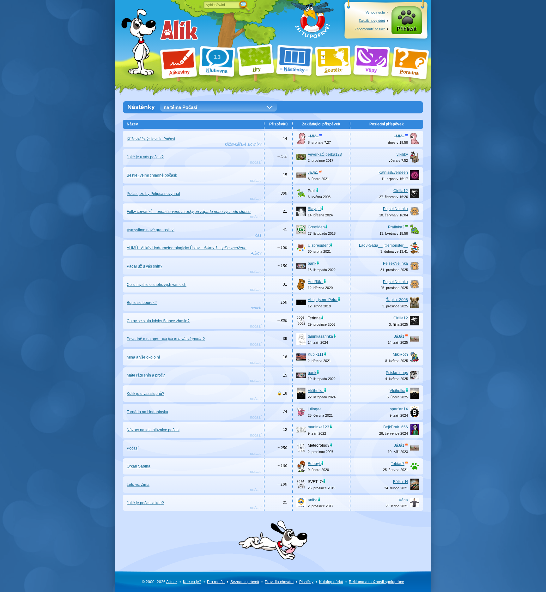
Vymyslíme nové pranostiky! (150, 230)
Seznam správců (244, 582)
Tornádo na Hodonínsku (147, 412)
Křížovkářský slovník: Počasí (151, 139)
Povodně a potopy (166, 339)
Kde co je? (192, 582)
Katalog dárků (331, 582)
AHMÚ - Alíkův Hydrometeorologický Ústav (186, 248)
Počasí (132, 448)
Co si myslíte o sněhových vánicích (156, 284)
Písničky (306, 582)
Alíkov (256, 253)
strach (256, 308)
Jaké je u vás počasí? (145, 157)
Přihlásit (406, 29)
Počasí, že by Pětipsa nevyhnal (153, 193)
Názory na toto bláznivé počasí (153, 430)
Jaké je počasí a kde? (145, 503)
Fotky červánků (189, 211)
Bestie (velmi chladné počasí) (152, 175)
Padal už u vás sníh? (144, 266)
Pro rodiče (216, 582)
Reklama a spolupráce (376, 582)
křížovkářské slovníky (243, 144)
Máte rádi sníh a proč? (146, 375)
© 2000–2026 (159, 582)
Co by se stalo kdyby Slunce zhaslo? (158, 321)
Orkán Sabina (138, 466)
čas (258, 235)
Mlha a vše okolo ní (143, 357)
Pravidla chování (279, 582)
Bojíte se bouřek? (142, 302)
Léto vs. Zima (138, 484)
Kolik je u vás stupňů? (145, 393)
